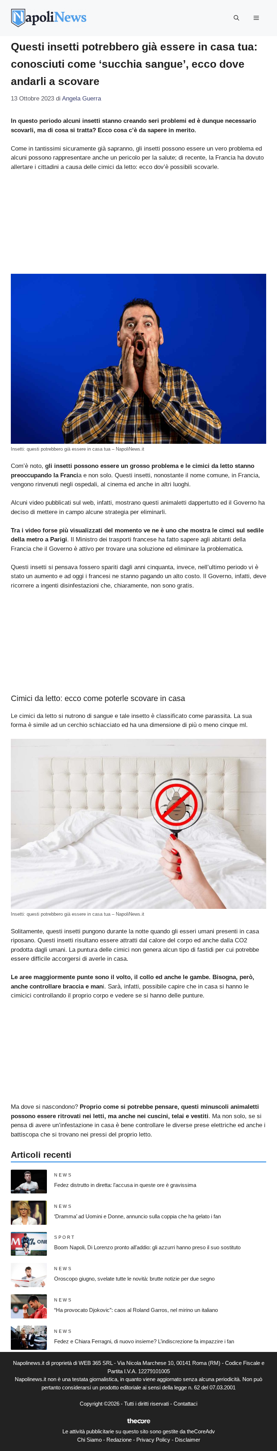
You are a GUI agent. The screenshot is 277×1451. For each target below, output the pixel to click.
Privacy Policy (153, 1440)
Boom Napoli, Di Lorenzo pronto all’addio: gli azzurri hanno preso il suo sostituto (147, 1247)
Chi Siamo (89, 1440)
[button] (236, 18)
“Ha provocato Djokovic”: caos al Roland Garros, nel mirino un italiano (136, 1310)
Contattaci (185, 1404)
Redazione (119, 1440)
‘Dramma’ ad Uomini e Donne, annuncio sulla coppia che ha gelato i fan (137, 1216)
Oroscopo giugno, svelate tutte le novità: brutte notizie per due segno (134, 1279)
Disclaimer (187, 1440)
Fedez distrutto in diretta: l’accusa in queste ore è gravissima (125, 1185)
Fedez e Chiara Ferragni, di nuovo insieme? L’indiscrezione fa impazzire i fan (144, 1341)
